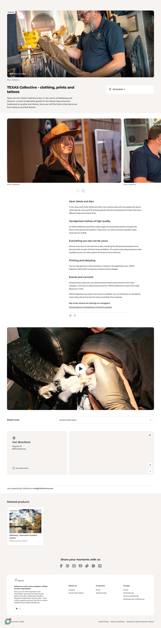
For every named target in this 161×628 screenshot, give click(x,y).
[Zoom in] (150, 465)
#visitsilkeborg (89, 307)
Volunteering (128, 593)
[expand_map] (149, 435)
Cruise (125, 590)
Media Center (101, 593)
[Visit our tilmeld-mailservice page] (80, 566)
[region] (80, 368)
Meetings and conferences (133, 599)
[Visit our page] (67, 566)
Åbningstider (118, 89)
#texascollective (76, 307)
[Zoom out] (150, 471)
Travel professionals (131, 596)
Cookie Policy (103, 622)
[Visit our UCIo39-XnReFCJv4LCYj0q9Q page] (74, 566)
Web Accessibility (117, 622)
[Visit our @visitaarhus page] (87, 566)
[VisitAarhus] (20, 580)
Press (98, 590)
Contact (72, 590)
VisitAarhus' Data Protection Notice (140, 622)
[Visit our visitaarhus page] (61, 566)
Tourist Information (76, 593)
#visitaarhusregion (104, 307)
